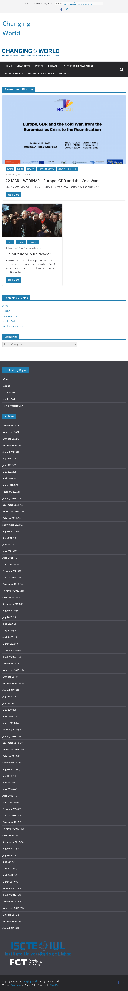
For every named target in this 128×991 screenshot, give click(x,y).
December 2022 (10, 425)
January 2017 (9, 894)
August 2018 (9, 769)
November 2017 (10, 828)
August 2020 (9, 610)
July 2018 (7, 775)
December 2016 (10, 901)
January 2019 (9, 736)
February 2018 (10, 808)
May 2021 (7, 551)
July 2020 (7, 617)
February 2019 (10, 729)
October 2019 (9, 676)
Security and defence (67, 169)
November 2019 (10, 670)
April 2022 (7, 478)
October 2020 (9, 597)
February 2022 (10, 491)
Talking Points (14, 73)
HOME (8, 65)
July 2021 (7, 537)
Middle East (8, 321)
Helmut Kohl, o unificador (28, 254)
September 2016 (11, 921)
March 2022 (8, 484)
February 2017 (10, 888)
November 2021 (10, 511)
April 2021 (7, 557)
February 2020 (10, 650)
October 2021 (9, 517)
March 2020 (8, 643)
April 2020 (7, 637)
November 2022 (10, 432)
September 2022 (11, 445)
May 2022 (7, 471)
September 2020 (11, 604)
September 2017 (11, 842)
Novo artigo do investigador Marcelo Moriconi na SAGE (78, 5)
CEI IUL (28, 174)
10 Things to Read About (78, 65)
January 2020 (9, 656)
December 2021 (10, 504)
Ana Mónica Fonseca (33, 247)
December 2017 (10, 822)
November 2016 (10, 908)
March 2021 (8, 564)
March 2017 (8, 881)
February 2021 (10, 570)
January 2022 (9, 498)
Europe (10, 169)
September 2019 (11, 683)
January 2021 (9, 577)
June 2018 (7, 782)
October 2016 (9, 914)
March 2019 (8, 722)
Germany (30, 169)
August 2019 (9, 689)
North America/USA (46, 169)
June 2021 (7, 544)
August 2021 (9, 531)
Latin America (9, 316)
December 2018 (10, 742)
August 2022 (9, 452)
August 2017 (9, 848)
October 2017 (9, 835)
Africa (5, 305)
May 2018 (7, 789)
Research (53, 65)
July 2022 (7, 458)
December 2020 (10, 584)
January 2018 (9, 815)
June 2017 (7, 861)
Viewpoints (23, 65)
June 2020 (7, 623)
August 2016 (9, 927)
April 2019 (7, 716)
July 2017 (7, 855)
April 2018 (7, 795)
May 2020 (7, 630)
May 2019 (7, 709)
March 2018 (8, 802)
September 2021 (11, 524)
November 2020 (10, 590)
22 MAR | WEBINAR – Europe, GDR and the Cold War (52, 180)
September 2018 (11, 762)
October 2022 (9, 438)
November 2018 (10, 749)
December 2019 (10, 663)
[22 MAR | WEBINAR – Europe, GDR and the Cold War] (64, 129)
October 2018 (9, 756)
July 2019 (7, 696)
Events (39, 65)
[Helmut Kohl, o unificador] (32, 220)
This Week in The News (41, 73)
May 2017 (7, 868)
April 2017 (7, 875)
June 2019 (7, 703)
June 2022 (7, 465)
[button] (68, 73)
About (62, 73)
